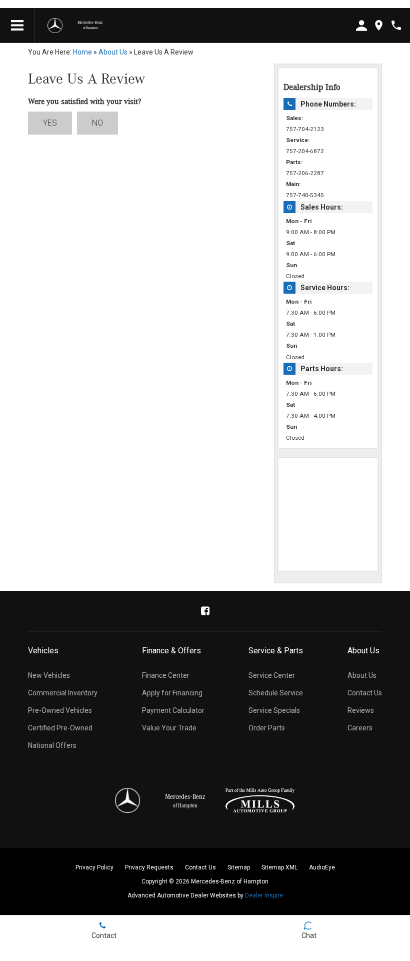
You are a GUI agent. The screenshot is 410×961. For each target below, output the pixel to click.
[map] (378, 25)
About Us (113, 52)
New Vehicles (49, 675)
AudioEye (322, 867)
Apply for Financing (172, 693)
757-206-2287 (305, 173)
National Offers (52, 745)
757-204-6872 (305, 151)
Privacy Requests (149, 867)
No (97, 123)
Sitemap (239, 867)
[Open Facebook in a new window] (205, 610)
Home (82, 52)
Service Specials (274, 710)
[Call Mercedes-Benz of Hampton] (396, 25)
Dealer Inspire (264, 895)
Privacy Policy (95, 867)
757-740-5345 (305, 195)
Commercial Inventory (63, 693)
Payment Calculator (173, 710)
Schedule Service (275, 693)
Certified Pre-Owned (60, 728)
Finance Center (166, 675)
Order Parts (266, 728)
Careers (360, 728)
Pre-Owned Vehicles (60, 710)
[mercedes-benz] (55, 25)
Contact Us (365, 693)
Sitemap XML (280, 867)
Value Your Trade (169, 728)
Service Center (271, 675)
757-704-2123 (305, 129)
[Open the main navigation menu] (17, 25)
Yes (50, 123)
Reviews (361, 710)
